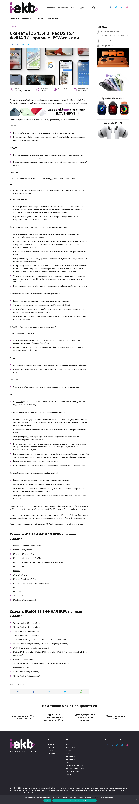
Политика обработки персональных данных (23, 751)
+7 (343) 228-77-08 (109, 41)
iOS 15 (13, 684)
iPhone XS (59, 562)
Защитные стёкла (73, 771)
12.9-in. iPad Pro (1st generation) (26, 676)
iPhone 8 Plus (18, 579)
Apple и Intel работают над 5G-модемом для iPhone (54, 717)
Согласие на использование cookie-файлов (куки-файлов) (74, 801)
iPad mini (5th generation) (45, 652)
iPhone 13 (30, 550)
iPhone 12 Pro (28, 554)
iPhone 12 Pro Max (34, 558)
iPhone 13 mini (19, 550)
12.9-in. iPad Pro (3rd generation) (52, 639)
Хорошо (47, 801)
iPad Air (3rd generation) (67, 652)
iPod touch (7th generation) (24, 600)
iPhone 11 (35, 190)
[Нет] (136, 799)
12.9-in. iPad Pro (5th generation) (26, 623)
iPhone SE (17, 587)
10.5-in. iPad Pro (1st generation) (26, 644)
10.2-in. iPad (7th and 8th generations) (28, 663)
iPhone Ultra (63, 8)
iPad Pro (19, 402)
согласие (95, 797)
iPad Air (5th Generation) (23, 659)
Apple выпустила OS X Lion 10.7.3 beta (23, 717)
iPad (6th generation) (40, 648)
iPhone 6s (17, 591)
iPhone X (16, 570)
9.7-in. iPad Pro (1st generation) (26, 672)
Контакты (53, 19)
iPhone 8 (16, 575)
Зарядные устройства (74, 765)
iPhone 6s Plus (19, 596)
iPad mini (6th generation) (23, 652)
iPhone (19, 133)
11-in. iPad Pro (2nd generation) (26, 635)
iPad (41, 343)
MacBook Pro (71, 759)
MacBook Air (70, 756)
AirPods (69, 744)
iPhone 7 (24, 575)
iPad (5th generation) (22, 648)
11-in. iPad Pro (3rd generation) (26, 631)
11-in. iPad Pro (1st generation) (26, 639)
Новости (14, 19)
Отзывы (41, 19)
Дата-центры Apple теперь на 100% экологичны (85, 717)
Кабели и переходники (75, 768)
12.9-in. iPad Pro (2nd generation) (54, 644)
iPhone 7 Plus (30, 579)
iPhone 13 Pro (19, 545)
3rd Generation (43, 583)
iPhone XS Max (48, 562)
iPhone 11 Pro (35, 562)
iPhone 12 (17, 554)
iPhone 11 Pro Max (21, 562)
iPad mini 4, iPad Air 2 (22, 667)
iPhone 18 (51, 8)
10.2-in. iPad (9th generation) (57, 663)
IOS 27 (73, 8)
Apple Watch (70, 747)
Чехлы (68, 774)
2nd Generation (28, 583)
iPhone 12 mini (19, 558)
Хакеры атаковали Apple (116, 717)
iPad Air (68, 518)
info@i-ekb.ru (107, 46)
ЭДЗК (81, 8)
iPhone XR (26, 566)
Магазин (26, 19)
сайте (70, 524)
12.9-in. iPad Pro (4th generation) (26, 627)
